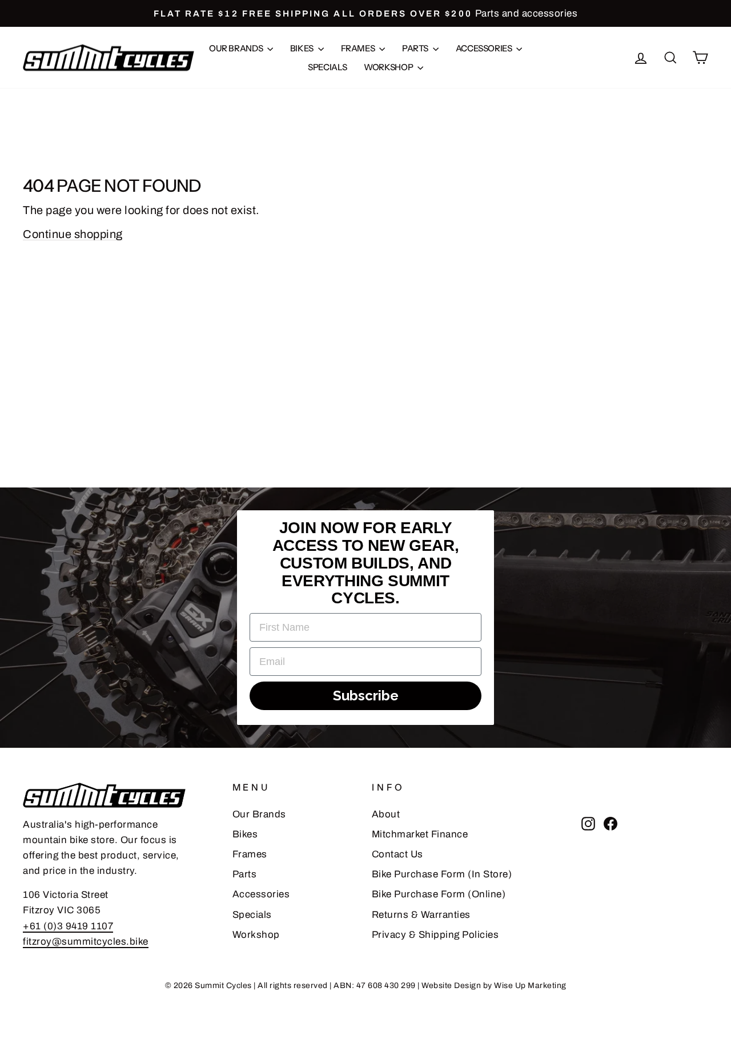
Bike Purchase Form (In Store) (442, 874)
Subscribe (366, 695)
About (386, 814)
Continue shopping (73, 234)
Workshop (389, 67)
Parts (416, 48)
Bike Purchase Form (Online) (439, 894)
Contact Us (397, 854)
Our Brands (236, 48)
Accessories (485, 48)
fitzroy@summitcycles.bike (85, 941)
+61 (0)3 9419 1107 (68, 926)
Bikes (302, 48)
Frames (358, 48)
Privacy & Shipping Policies (435, 934)
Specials (327, 67)
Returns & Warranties (421, 914)
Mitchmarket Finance (420, 834)
